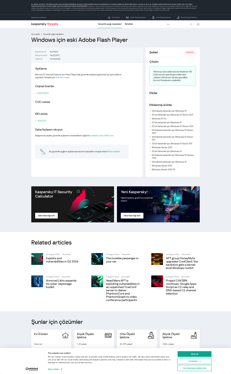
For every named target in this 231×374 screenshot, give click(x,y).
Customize (193, 361)
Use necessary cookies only (194, 368)
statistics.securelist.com (102, 135)
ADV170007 (43, 93)
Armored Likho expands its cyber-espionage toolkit (61, 284)
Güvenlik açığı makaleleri (110, 24)
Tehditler (129, 24)
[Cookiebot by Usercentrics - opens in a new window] (31, 369)
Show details (53, 369)
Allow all (194, 354)
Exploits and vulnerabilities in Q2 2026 (62, 260)
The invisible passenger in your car (122, 260)
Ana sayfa (35, 34)
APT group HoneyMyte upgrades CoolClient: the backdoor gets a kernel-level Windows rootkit (182, 263)
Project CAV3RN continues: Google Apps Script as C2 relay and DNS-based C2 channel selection (181, 287)
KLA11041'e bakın (62, 77)
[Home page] (45, 24)
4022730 (42, 120)
